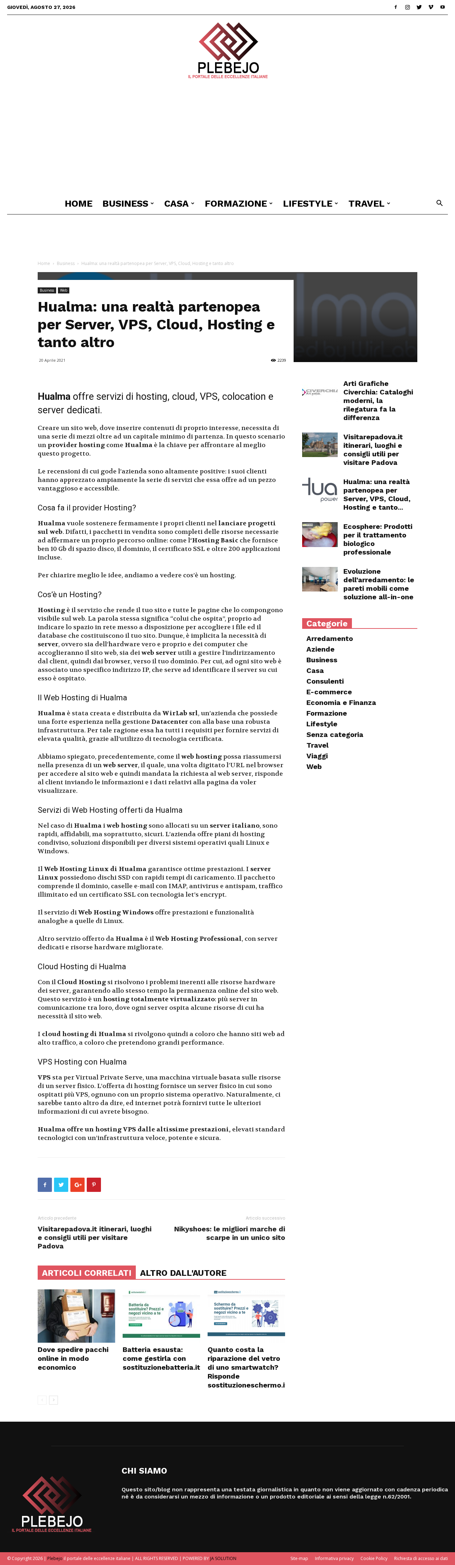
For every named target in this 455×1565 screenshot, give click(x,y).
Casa (176, 203)
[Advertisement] (227, 139)
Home (78, 203)
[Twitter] (419, 7)
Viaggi (317, 756)
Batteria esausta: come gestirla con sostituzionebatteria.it (161, 1358)
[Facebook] (395, 7)
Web (63, 290)
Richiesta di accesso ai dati (421, 1558)
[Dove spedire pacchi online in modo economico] (76, 1316)
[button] (439, 204)
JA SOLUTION (223, 1558)
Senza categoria (334, 734)
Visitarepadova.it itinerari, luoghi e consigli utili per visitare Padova (94, 1237)
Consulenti (325, 681)
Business (125, 203)
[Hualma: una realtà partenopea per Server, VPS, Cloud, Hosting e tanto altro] (320, 489)
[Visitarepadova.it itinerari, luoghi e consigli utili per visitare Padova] (320, 445)
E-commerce (329, 692)
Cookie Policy (373, 1558)
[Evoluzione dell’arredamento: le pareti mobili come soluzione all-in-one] (320, 579)
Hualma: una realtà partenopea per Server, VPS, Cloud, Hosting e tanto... (377, 494)
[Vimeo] (430, 7)
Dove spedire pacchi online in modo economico (73, 1358)
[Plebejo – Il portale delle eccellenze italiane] (227, 50)
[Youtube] (442, 7)
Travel (366, 203)
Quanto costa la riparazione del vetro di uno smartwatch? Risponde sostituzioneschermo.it (248, 1367)
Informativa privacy (334, 1558)
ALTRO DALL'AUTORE (183, 1273)
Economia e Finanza (341, 702)
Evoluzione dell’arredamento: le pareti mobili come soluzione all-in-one (378, 584)
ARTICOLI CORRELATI (87, 1273)
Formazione (236, 203)
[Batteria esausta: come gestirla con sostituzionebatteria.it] (161, 1316)
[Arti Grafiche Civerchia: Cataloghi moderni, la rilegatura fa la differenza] (320, 391)
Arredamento (329, 638)
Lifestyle (307, 203)
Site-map (299, 1558)
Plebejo (55, 1558)
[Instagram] (407, 7)
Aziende (320, 649)
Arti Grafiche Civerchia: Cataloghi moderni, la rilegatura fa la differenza (378, 400)
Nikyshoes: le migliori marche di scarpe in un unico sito (229, 1233)
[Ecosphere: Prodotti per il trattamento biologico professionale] (320, 534)
